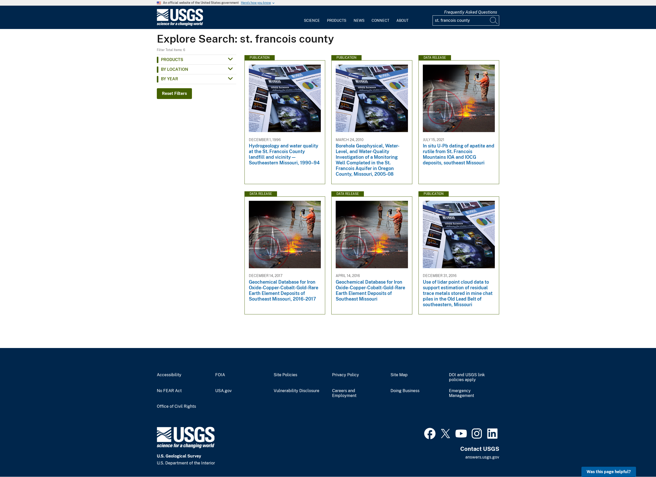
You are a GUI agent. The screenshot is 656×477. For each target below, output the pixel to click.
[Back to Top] (637, 458)
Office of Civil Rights (176, 406)
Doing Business (405, 391)
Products (336, 20)
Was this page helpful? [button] (609, 471)
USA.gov (223, 391)
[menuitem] (311, 17)
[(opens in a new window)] (430, 433)
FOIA (220, 375)
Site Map (399, 375)
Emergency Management (461, 393)
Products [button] (172, 59)
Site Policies (285, 375)
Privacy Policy (345, 375)
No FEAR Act (169, 391)
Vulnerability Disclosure (296, 391)
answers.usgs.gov (482, 457)
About (402, 20)
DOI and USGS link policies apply (467, 377)
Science (312, 20)
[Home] (180, 24)
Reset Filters (174, 93)
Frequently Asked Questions (470, 12)
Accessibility (169, 375)
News (359, 20)
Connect (380, 20)
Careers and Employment (344, 393)
